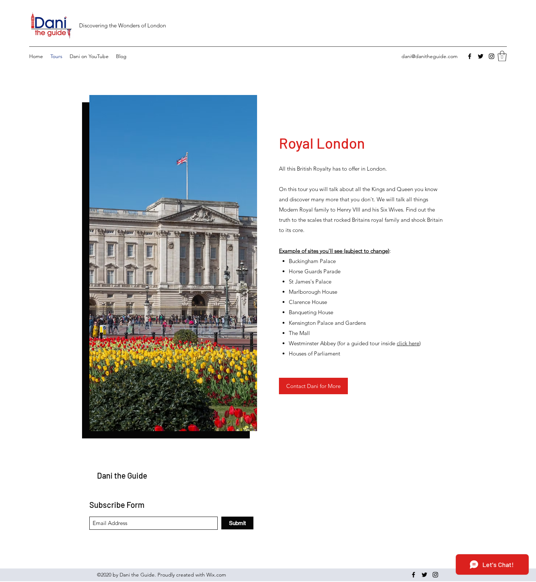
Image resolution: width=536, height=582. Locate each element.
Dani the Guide (122, 475)
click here (408, 343)
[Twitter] (480, 56)
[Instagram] (491, 56)
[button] (502, 56)
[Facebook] (469, 56)
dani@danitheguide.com (429, 56)
